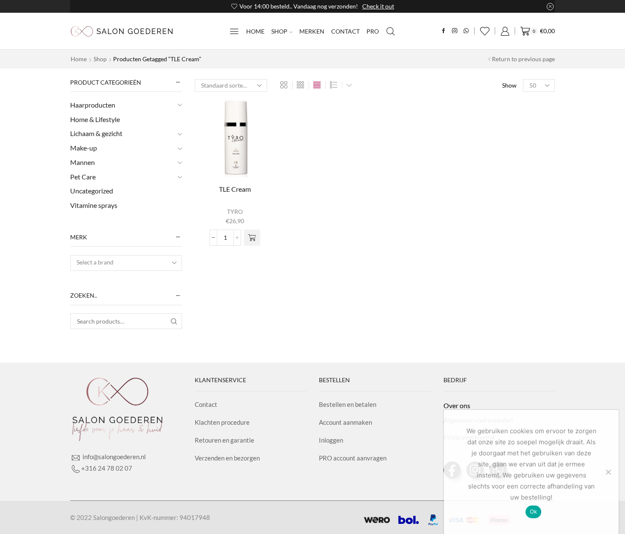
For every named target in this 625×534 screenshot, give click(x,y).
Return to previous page (523, 58)
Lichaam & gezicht (96, 133)
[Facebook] (443, 31)
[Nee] (608, 472)
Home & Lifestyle (95, 119)
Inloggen (331, 440)
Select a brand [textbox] (95, 262)
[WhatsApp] (466, 31)
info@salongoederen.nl (113, 456)
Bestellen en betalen (347, 404)
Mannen (82, 162)
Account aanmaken (345, 422)
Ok (533, 511)
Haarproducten (92, 105)
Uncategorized (91, 191)
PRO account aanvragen (352, 458)
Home (255, 31)
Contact (345, 31)
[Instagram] (454, 31)
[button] (252, 238)
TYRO (235, 211)
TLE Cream (235, 189)
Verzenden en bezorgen (227, 458)
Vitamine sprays (93, 205)
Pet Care (83, 177)
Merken (311, 31)
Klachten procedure (222, 422)
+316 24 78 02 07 (106, 468)
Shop (279, 31)
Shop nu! (415, 6)
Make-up (83, 148)
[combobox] (126, 263)
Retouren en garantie (224, 440)
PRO (372, 31)
